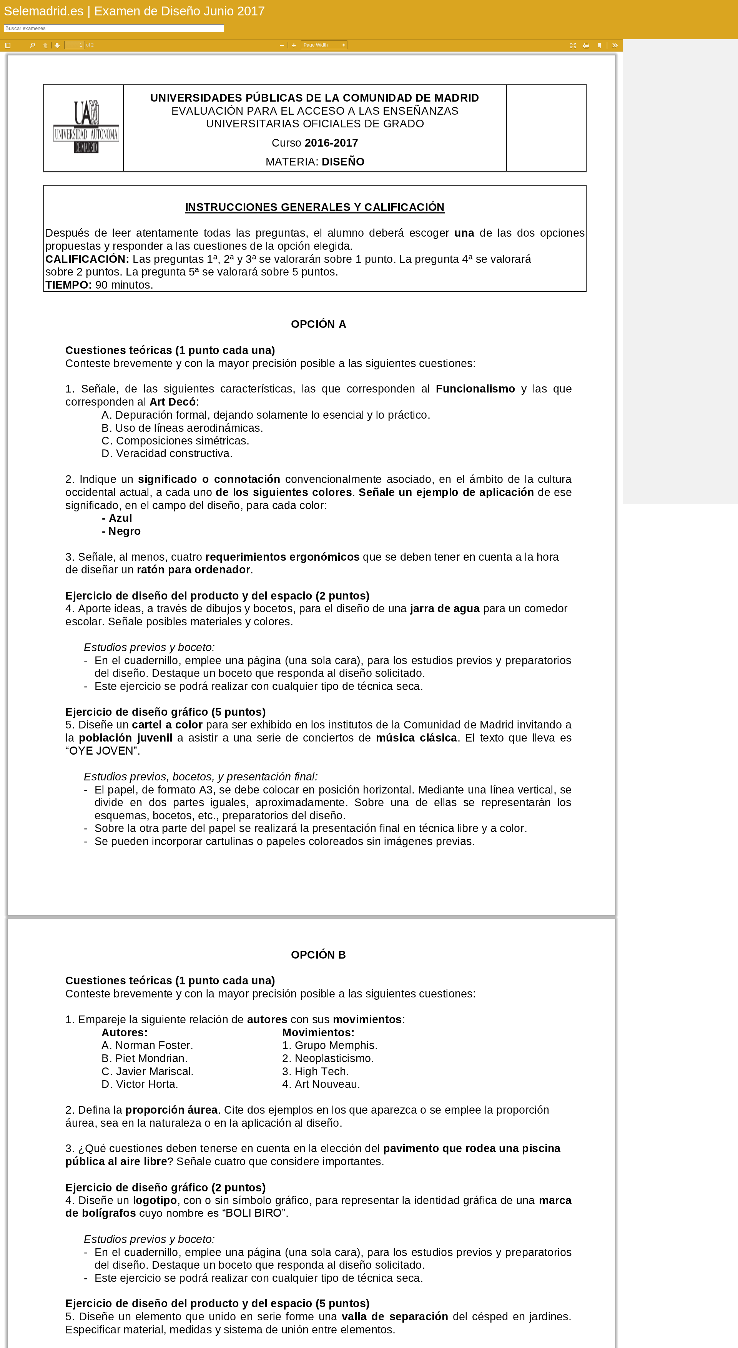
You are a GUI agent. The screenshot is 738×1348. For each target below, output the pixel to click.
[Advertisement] (680, 154)
